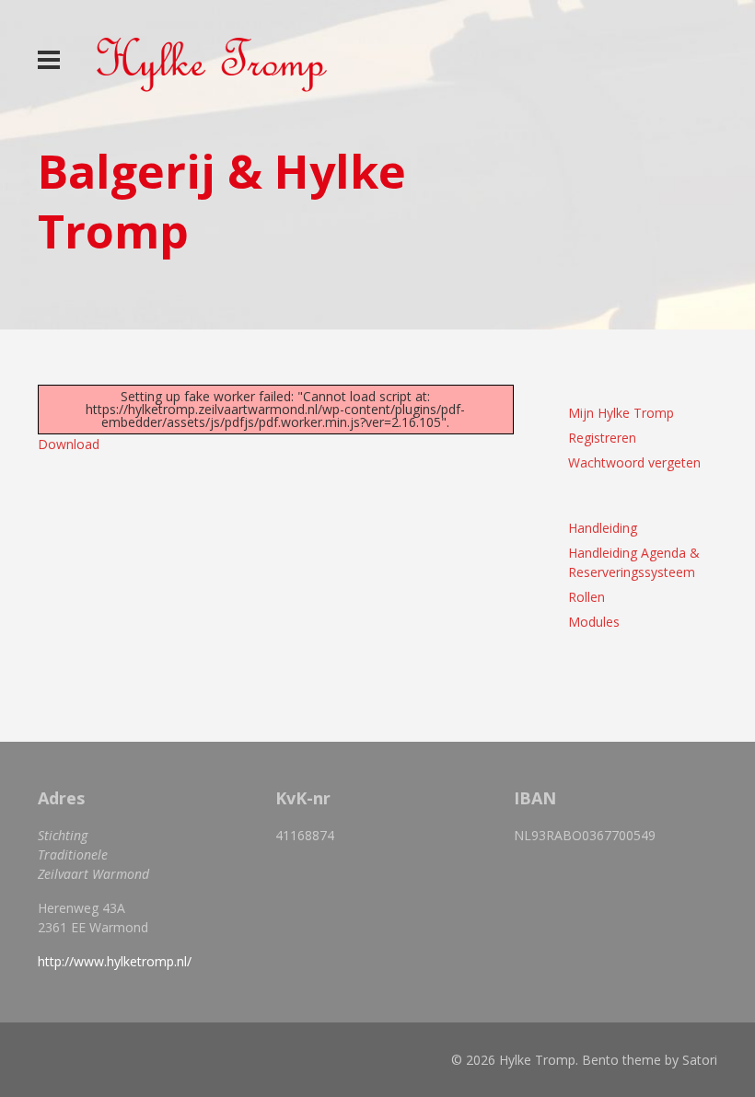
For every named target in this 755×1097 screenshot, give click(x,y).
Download (68, 444)
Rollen (586, 597)
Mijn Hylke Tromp (621, 412)
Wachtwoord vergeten (634, 462)
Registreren (602, 437)
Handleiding (602, 528)
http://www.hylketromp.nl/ (115, 961)
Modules (594, 621)
